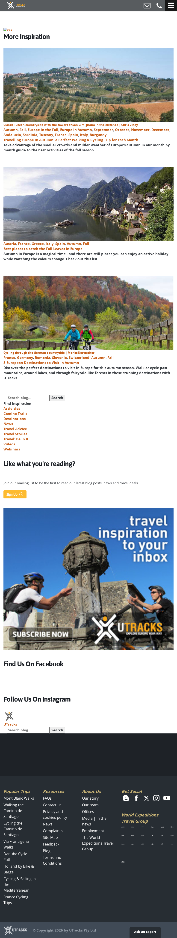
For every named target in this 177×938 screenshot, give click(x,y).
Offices (88, 811)
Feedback (51, 844)
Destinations (14, 418)
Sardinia (30, 134)
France (61, 134)
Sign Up (12, 494)
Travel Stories (15, 434)
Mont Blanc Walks (18, 798)
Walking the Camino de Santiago (13, 810)
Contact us (52, 804)
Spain (73, 134)
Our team (90, 804)
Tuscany (46, 134)
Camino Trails (15, 413)
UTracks (10, 724)
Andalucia (12, 134)
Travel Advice (15, 428)
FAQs (47, 798)
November (140, 129)
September (103, 129)
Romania (42, 357)
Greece (38, 243)
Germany (25, 357)
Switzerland (79, 357)
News (8, 423)
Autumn (10, 129)
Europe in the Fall (43, 129)
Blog (46, 850)
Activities (11, 408)
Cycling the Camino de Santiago (12, 829)
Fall (23, 129)
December (160, 129)
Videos (9, 444)
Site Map (50, 837)
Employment (93, 830)
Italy (84, 134)
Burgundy (98, 134)
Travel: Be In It (16, 439)
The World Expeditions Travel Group (98, 843)
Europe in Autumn (76, 129)
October (122, 129)
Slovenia (59, 357)
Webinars (11, 449)
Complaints (53, 830)
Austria (9, 243)
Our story (90, 798)
